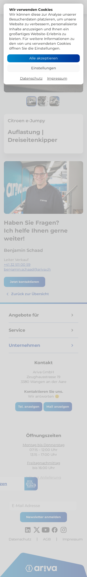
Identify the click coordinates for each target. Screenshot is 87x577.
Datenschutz (31, 78)
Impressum (57, 78)
